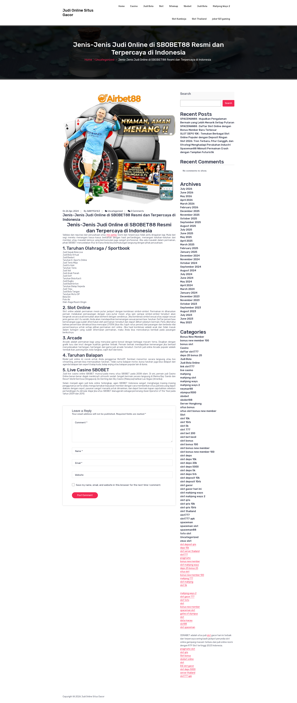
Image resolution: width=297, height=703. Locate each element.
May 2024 (186, 281)
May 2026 (186, 196)
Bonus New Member (192, 336)
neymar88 (186, 388)
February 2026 (189, 207)
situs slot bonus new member (198, 411)
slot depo (186, 455)
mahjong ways (189, 381)
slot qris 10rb (188, 507)
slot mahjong (186, 582)
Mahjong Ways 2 (221, 6)
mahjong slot (188, 377)
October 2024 (188, 263)
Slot (161, 6)
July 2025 (186, 229)
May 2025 (186, 237)
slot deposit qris (188, 544)
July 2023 (186, 315)
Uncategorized (104, 59)
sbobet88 (186, 399)
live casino (186, 370)
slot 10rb (185, 422)
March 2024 (187, 289)
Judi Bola (148, 6)
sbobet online (187, 659)
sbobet (184, 396)
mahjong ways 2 (190, 385)
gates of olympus (189, 613)
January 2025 (188, 251)
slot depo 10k (188, 459)
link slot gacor (187, 666)
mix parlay (111, 235)
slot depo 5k (187, 470)
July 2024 (186, 274)
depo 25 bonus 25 (191, 355)
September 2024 (190, 266)
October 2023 (188, 303)
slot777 (185, 514)
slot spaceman (187, 627)
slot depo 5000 (189, 466)
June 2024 (186, 277)
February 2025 (189, 248)
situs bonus (187, 407)
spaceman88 (188, 529)
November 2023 (190, 300)
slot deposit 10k (190, 477)
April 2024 (186, 285)
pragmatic (185, 558)
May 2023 (186, 322)
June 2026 (186, 192)
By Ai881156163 (92, 211)
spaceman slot (189, 526)
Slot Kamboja (179, 19)
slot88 (183, 624)
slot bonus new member (195, 448)
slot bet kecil (188, 437)
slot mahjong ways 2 (192, 496)
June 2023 (186, 318)
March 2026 (187, 203)
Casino (134, 6)
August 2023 (188, 311)
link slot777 (187, 366)
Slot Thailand (199, 19)
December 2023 (190, 296)
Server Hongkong (191, 403)
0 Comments (137, 211)
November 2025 (190, 214)
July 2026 (186, 188)
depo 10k (184, 548)
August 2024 (188, 270)
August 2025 (188, 225)
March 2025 (187, 244)
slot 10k (185, 418)
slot (182, 603)
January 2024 (188, 292)
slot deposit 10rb (190, 481)
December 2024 (190, 255)
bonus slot (186, 344)
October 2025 (188, 218)
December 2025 (190, 211)
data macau (186, 620)
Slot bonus (185, 655)
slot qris (185, 500)
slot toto (184, 600)
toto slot (185, 533)
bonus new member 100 (194, 340)
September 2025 (190, 222)
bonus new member (190, 561)
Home (121, 6)
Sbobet (188, 6)
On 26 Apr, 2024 (71, 211)
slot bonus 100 (189, 444)
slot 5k (184, 425)
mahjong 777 (186, 578)
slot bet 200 (187, 433)
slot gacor (186, 485)
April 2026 (186, 200)
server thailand (187, 672)
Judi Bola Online (190, 362)
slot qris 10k (187, 503)
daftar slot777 (189, 351)
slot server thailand (190, 551)
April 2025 (186, 240)
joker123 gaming (221, 19)
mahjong (185, 373)
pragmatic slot (187, 649)
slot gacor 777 (187, 596)
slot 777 (185, 429)
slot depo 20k (188, 463)
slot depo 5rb (188, 474)
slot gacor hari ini (191, 488)
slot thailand (188, 511)
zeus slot (186, 540)
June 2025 (186, 233)
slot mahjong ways (191, 492)
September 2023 (190, 307)
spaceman (186, 522)
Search (185, 94)
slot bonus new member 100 (197, 451)
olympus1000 (188, 392)
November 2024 (190, 259)
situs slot (184, 571)
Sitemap (173, 6)
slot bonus (186, 440)
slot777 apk (187, 518)
